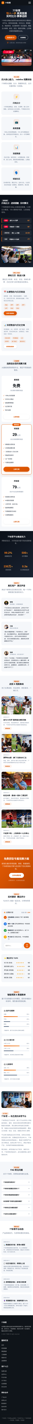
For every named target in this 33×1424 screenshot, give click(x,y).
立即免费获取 (16, 875)
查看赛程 (23, 37)
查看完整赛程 (10, 313)
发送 (27, 945)
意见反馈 (4, 1387)
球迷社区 (4, 1357)
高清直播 (4, 1348)
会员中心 (4, 1374)
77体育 (6, 2)
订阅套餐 (4, 1354)
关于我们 (4, 1380)
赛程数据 (4, 1351)
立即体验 (16, 417)
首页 (2, 1345)
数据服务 (4, 1403)
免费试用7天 (10, 37)
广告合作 (4, 1397)
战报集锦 (4, 1360)
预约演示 (4, 1409)
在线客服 (4, 1383)
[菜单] (30, 2)
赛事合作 (4, 1400)
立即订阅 (16, 469)
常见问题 (4, 1377)
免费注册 (4, 1371)
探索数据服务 (10, 346)
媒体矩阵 (4, 1406)
